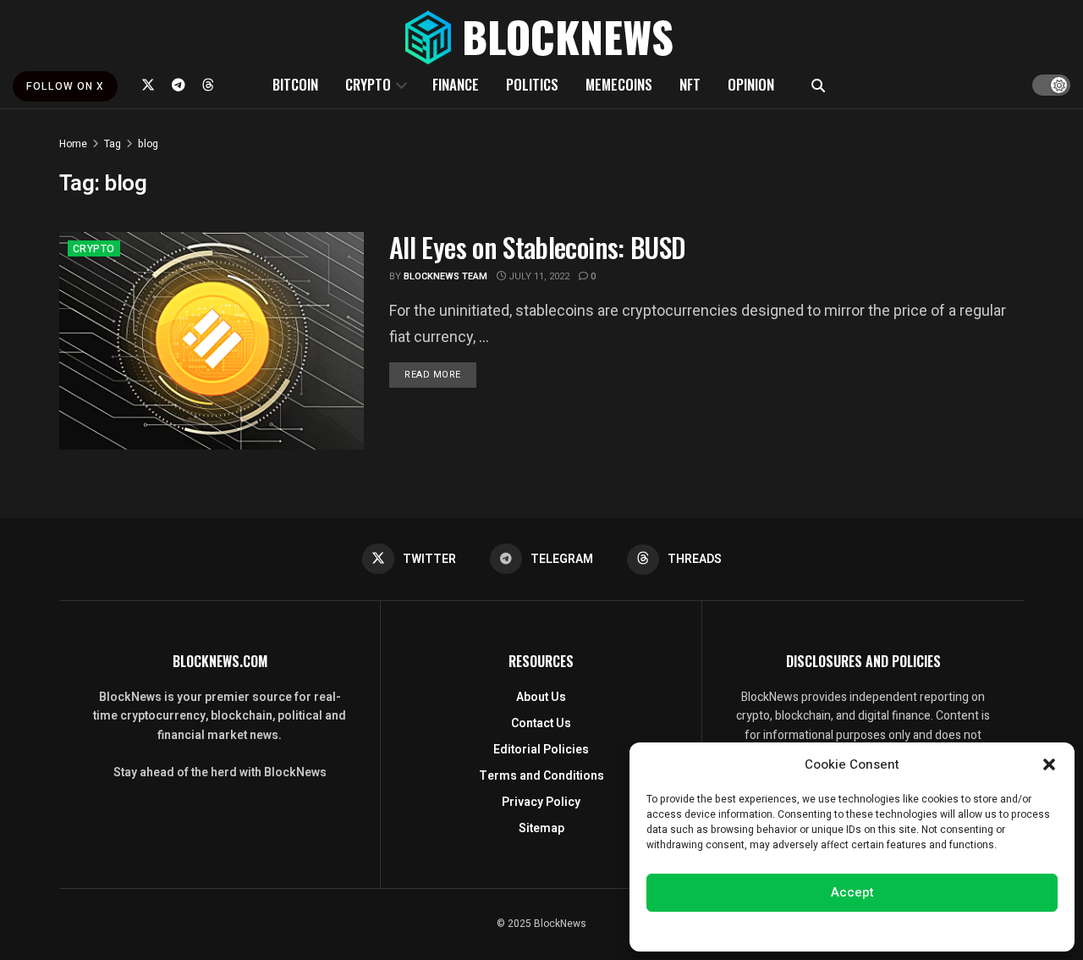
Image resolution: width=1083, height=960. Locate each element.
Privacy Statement (900, 929)
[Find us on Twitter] (148, 84)
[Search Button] (818, 84)
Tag (112, 144)
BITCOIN (295, 84)
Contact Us (541, 723)
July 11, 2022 (537, 276)
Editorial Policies (541, 750)
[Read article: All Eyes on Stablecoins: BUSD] (211, 341)
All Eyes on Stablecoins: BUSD (537, 247)
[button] (1049, 764)
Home (73, 144)
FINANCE (455, 84)
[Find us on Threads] (208, 84)
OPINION (751, 84)
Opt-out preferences (801, 929)
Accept (852, 892)
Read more (440, 374)
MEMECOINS (618, 84)
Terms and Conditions (541, 776)
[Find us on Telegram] (178, 84)
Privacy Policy (541, 802)
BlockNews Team (445, 276)
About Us (541, 697)
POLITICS (532, 84)
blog (148, 144)
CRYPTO (368, 84)
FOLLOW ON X (65, 86)
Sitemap (541, 828)
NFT (690, 84)
